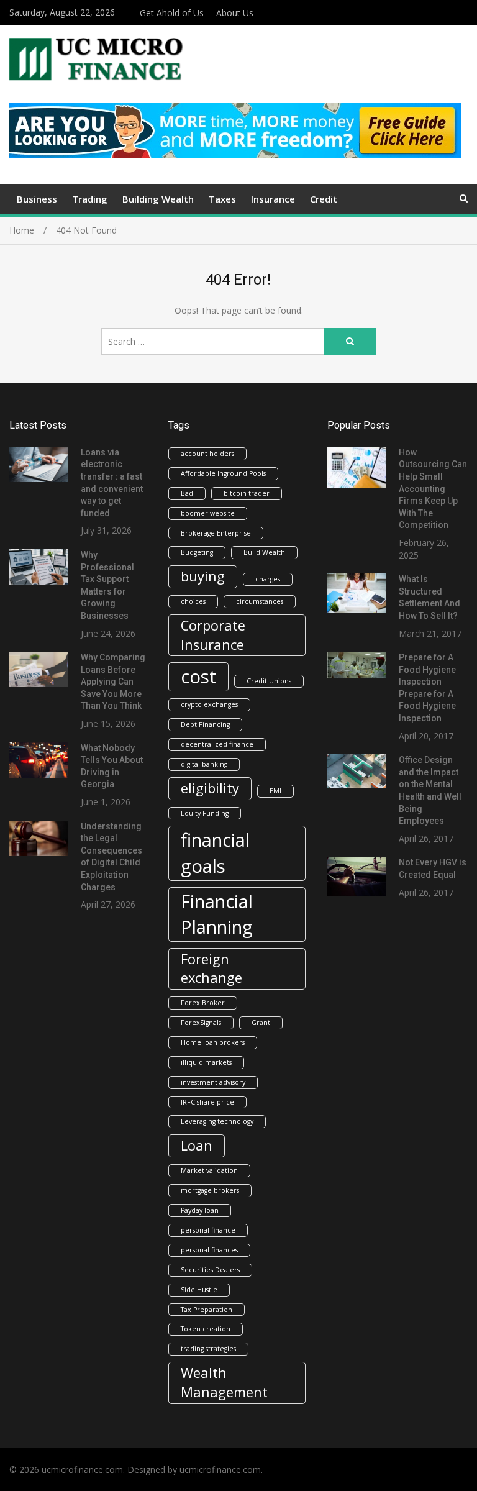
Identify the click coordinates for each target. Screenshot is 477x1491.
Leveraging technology (217, 1121)
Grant (261, 1022)
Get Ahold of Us (172, 13)
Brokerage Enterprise (216, 533)
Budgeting (197, 552)
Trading (89, 199)
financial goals (215, 853)
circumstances (259, 601)
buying (203, 576)
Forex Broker (203, 1002)
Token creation (205, 1329)
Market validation (209, 1170)
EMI (275, 791)
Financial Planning (217, 914)
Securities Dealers (210, 1269)
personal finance (208, 1230)
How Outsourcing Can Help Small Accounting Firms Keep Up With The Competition (433, 489)
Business (37, 199)
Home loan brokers (213, 1042)
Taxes (222, 199)
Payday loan (200, 1210)
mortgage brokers (210, 1190)
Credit (323, 199)
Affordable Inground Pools (223, 473)
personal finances (209, 1250)
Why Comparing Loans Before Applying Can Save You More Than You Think (113, 681)
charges (267, 579)
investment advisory (213, 1082)
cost (198, 676)
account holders (207, 453)
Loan (196, 1145)
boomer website (208, 513)
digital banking (204, 764)
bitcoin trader (247, 493)
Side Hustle (199, 1289)
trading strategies (208, 1348)
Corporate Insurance (213, 635)
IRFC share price (207, 1102)
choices (193, 601)
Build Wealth (264, 552)
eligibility (210, 788)
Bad (187, 493)
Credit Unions (269, 681)
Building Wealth (158, 199)
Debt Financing (205, 724)
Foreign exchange (211, 968)
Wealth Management (224, 1382)
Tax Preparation (206, 1309)
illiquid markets (206, 1062)
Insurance (273, 199)
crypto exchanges (209, 704)
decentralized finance (217, 744)
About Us (234, 13)
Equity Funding (205, 813)
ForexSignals (201, 1022)
